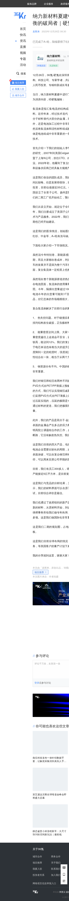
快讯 (23, 34)
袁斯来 (36, 31)
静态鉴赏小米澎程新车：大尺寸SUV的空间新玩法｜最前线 (49, 832)
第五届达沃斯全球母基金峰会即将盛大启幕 (49, 796)
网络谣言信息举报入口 (44, 883)
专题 (23, 58)
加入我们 (55, 874)
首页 (23, 28)
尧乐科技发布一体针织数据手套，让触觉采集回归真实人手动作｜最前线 (49, 759)
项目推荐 (39, 572)
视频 (23, 52)
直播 (23, 46)
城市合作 (37, 856)
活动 (23, 64)
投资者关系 (38, 874)
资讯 (23, 40)
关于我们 (55, 862)
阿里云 (62, 891)
